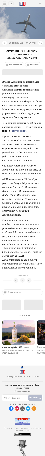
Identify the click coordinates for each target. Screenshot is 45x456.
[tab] (17, 440)
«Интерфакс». (19, 130)
